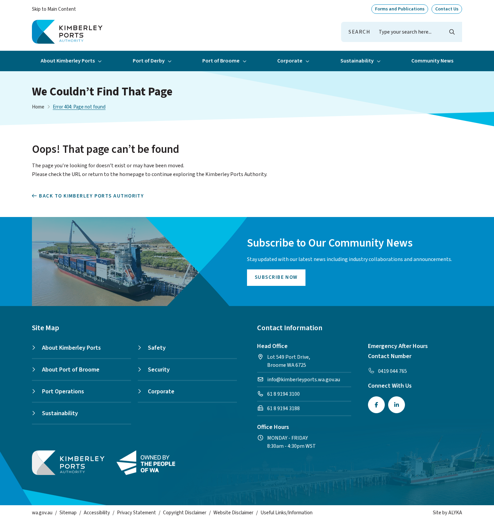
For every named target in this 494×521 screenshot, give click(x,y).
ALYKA (455, 512)
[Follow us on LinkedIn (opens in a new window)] (396, 405)
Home (38, 107)
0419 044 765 (392, 371)
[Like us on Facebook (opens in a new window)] (376, 405)
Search (359, 32)
